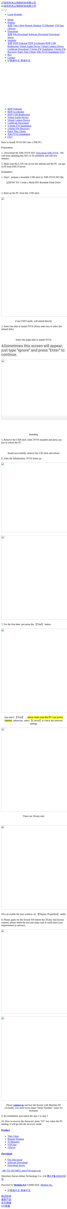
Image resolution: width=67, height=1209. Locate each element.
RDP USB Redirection (18, 114)
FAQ (9, 137)
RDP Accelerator (15, 111)
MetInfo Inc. (47, 1185)
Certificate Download (18, 123)
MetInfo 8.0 (20, 1185)
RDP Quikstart (14, 109)
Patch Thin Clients (16, 131)
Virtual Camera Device (18, 120)
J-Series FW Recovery (18, 128)
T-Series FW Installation (19, 125)
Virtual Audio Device (18, 117)
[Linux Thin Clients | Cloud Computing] (33, 4)
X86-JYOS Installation (18, 134)
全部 (9, 25)
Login (10, 14)
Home (10, 19)
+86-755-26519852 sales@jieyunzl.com (21, 1170)
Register (18, 14)
